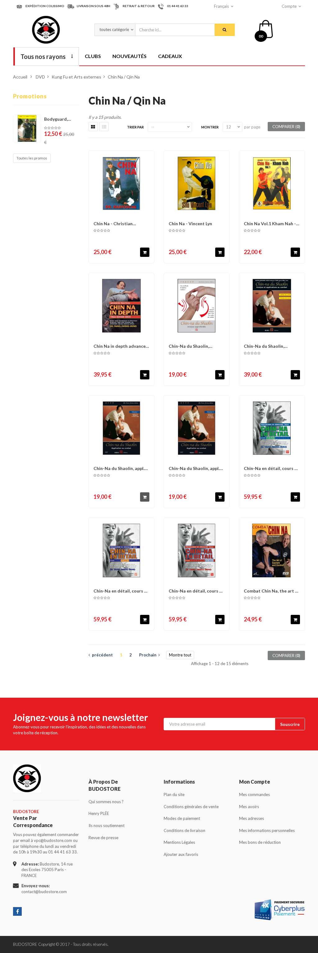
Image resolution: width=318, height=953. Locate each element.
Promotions (30, 96)
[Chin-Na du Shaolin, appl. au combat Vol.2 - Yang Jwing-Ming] (196, 428)
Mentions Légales (179, 842)
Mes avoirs (249, 806)
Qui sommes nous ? (106, 801)
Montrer (210, 127)
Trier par (135, 127)
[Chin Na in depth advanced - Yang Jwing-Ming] (121, 305)
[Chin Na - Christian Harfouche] (121, 183)
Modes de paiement (182, 818)
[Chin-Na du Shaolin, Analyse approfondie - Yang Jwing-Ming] (196, 305)
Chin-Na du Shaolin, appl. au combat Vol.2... (194, 468)
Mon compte (254, 782)
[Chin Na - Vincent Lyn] (196, 183)
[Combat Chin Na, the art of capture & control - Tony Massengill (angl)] (271, 550)
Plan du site (174, 794)
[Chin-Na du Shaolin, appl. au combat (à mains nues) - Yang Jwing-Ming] (121, 428)
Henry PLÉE (99, 813)
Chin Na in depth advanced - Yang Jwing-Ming (120, 346)
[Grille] (93, 126)
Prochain (148, 654)
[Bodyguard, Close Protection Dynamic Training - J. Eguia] (27, 128)
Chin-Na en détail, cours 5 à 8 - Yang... (120, 590)
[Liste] (104, 126)
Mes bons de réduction (260, 842)
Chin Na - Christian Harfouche (113, 223)
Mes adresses (251, 818)
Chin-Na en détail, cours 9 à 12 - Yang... (195, 590)
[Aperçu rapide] (147, 158)
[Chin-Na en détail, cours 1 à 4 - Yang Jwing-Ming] (271, 428)
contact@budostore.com (44, 891)
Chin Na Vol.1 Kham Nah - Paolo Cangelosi (270, 223)
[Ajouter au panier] (144, 252)
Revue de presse (103, 837)
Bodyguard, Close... (56, 119)
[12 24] (232, 127)
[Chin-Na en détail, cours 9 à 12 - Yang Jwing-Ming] (196, 550)
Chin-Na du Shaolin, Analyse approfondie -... (192, 346)
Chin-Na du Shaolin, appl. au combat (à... (118, 468)
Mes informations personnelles (267, 830)
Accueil (20, 76)
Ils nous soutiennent (107, 825)
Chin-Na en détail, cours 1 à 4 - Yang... (270, 468)
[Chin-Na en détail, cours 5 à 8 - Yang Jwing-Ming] (121, 550)
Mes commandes (254, 794)
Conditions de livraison (184, 830)
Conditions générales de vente (191, 806)
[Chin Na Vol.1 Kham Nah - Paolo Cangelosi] (271, 183)
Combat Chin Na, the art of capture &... (271, 590)
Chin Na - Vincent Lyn (190, 223)
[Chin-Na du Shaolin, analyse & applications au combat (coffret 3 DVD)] (271, 305)
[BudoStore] (46, 30)
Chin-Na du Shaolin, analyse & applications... (268, 346)
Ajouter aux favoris (181, 854)
